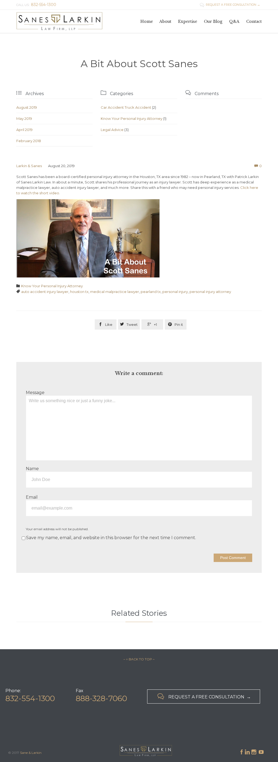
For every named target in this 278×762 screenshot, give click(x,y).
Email (32, 497)
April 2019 (24, 129)
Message (35, 392)
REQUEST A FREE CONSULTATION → (230, 5)
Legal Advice (112, 129)
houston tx (79, 291)
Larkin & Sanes (29, 166)
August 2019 (26, 107)
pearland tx (151, 291)
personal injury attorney (210, 291)
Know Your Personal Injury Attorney (131, 118)
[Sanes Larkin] (59, 21)
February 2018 (28, 141)
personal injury (175, 291)
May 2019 (24, 118)
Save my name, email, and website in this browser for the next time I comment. (111, 537)
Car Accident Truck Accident (126, 107)
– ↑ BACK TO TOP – (139, 659)
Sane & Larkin (31, 753)
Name (32, 468)
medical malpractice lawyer (114, 291)
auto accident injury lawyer (44, 291)
